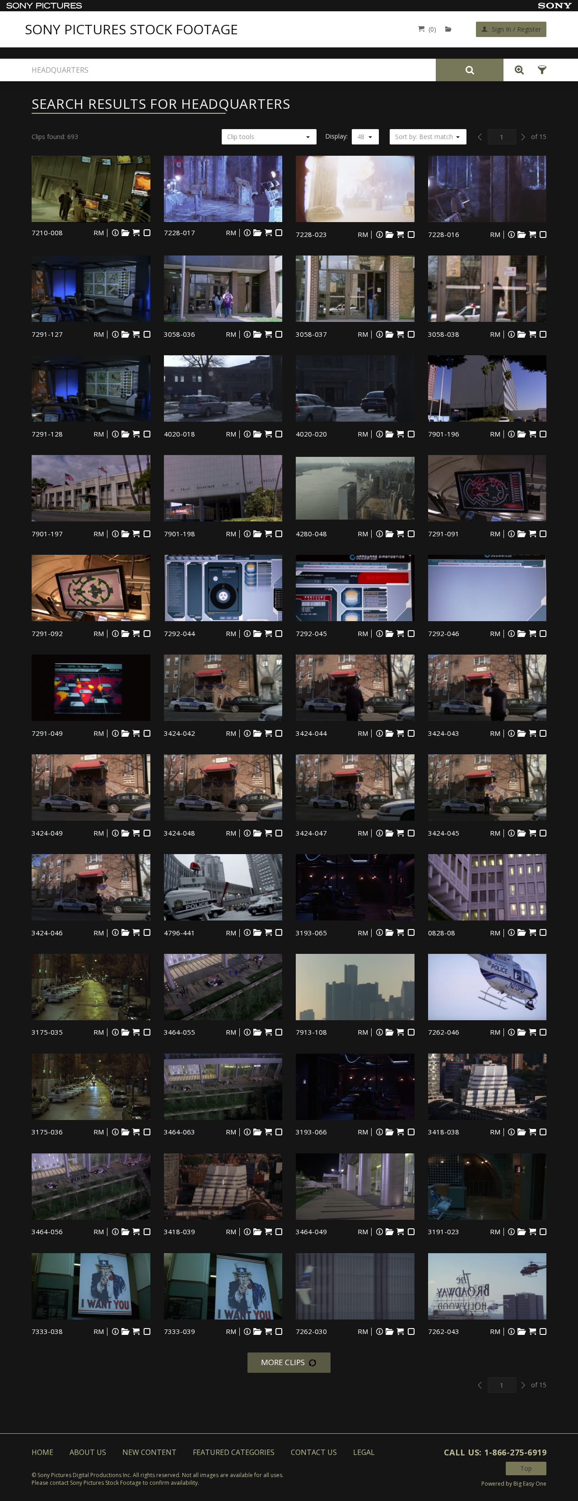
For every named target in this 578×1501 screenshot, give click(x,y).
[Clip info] (115, 232)
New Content (149, 1452)
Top (526, 1468)
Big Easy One (529, 1483)
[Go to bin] (450, 29)
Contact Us (314, 1452)
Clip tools (240, 136)
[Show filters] (539, 70)
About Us (88, 1452)
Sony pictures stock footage (131, 29)
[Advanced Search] (517, 70)
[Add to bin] (125, 232)
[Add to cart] (136, 232)
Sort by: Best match (424, 136)
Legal (364, 1452)
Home (42, 1452)
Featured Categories (234, 1452)
